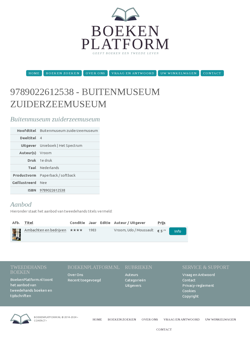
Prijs (162, 223)
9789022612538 (52, 190)
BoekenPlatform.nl (94, 267)
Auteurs (131, 275)
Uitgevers (133, 285)
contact (39, 320)
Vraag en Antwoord (133, 73)
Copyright (190, 296)
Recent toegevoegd (84, 280)
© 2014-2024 (69, 317)
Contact (212, 73)
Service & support (205, 267)
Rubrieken (138, 267)
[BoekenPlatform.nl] (125, 33)
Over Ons (95, 73)
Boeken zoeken (62, 73)
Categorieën (135, 280)
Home (34, 73)
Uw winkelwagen (178, 73)
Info (177, 231)
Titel (28, 223)
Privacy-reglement (198, 285)
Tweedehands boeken (28, 270)
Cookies (189, 291)
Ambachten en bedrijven (45, 230)
